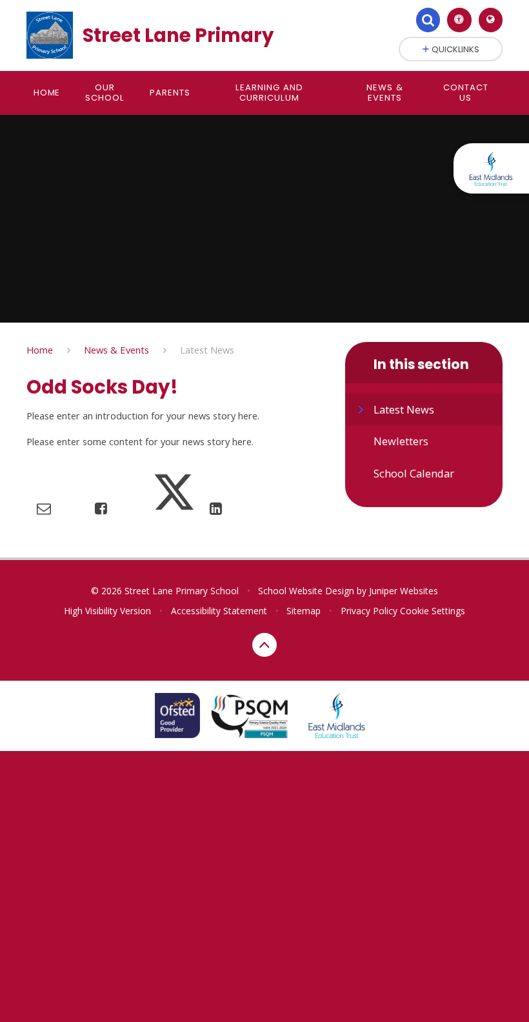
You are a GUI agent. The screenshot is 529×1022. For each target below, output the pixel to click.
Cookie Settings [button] (432, 611)
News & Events (116, 349)
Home (39, 349)
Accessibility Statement (219, 611)
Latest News (207, 349)
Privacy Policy (369, 611)
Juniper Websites (403, 591)
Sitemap (303, 611)
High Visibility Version (107, 611)
